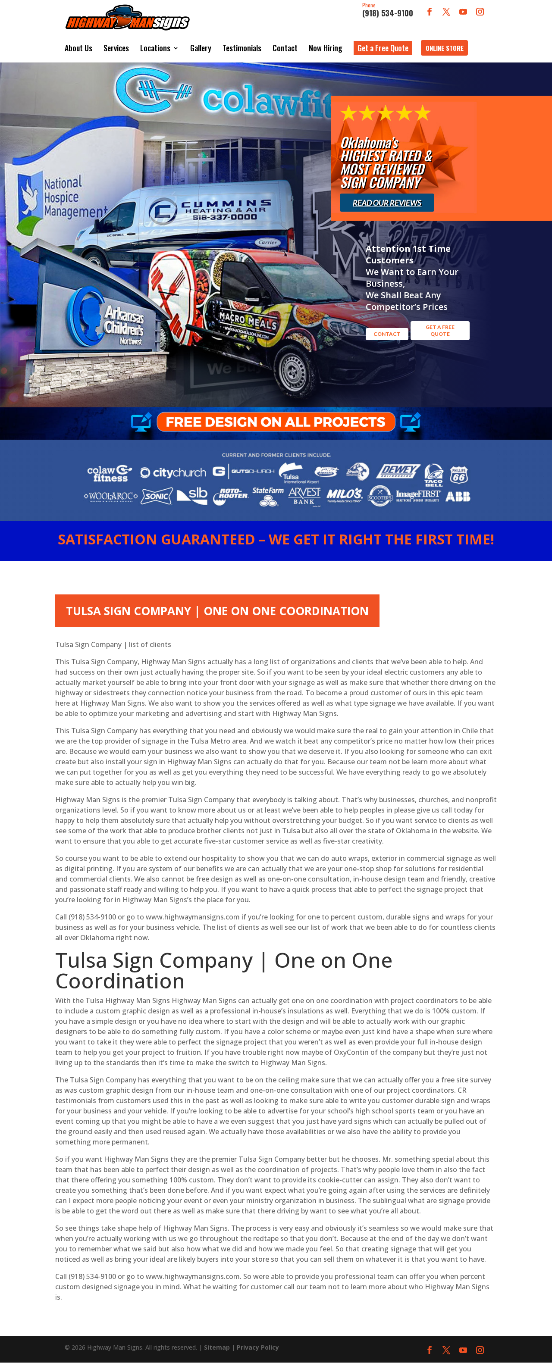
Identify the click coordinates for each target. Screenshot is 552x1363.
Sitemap (217, 1347)
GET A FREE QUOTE (440, 330)
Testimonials (242, 48)
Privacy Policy (258, 1347)
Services (116, 48)
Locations (155, 48)
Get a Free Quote (383, 47)
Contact (285, 48)
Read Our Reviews (387, 202)
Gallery (200, 48)
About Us (78, 48)
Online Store (445, 48)
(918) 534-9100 (387, 10)
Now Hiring (325, 48)
